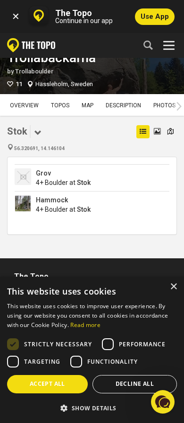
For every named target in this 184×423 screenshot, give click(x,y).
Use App (155, 16)
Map (87, 105)
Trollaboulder (34, 71)
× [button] (173, 286)
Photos (164, 105)
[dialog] (92, 350)
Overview (24, 105)
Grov (43, 173)
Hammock (52, 200)
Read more (85, 325)
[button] (92, 407)
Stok (84, 182)
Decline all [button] (135, 384)
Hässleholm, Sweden (64, 84)
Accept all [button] (47, 384)
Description (123, 105)
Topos (60, 105)
